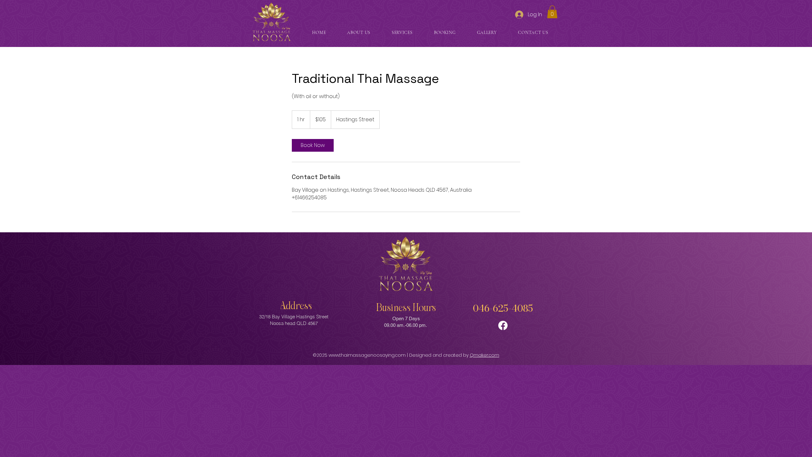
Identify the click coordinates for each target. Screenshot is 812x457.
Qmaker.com (484, 355)
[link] (313, 145)
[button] (552, 11)
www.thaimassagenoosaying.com (367, 355)
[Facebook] (503, 325)
